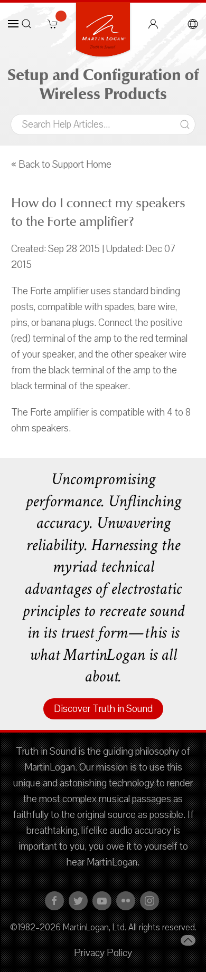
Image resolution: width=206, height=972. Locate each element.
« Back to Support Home (61, 164)
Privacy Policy (103, 953)
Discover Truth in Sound (103, 709)
